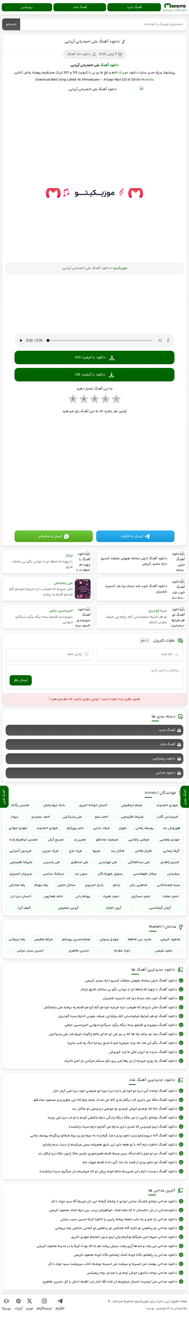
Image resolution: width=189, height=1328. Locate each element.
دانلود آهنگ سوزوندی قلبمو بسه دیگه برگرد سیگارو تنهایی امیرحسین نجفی (120, 1025)
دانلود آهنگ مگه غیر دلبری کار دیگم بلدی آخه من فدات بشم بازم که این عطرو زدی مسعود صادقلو (105, 1100)
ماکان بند (118, 851)
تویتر (29, 1308)
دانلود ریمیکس (164, 758)
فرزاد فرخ (75, 851)
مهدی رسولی (109, 939)
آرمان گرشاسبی (160, 908)
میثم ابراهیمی (131, 805)
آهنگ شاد (80, 7)
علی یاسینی (51, 862)
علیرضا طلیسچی (132, 817)
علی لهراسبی (108, 862)
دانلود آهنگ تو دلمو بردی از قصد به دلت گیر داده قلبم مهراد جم (130, 1162)
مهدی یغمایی (169, 839)
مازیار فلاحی (143, 851)
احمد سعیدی (40, 817)
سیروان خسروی (20, 874)
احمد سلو (101, 817)
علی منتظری (79, 862)
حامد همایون (53, 896)
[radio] (116, 399)
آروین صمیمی (68, 908)
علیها (96, 851)
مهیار (122, 828)
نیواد (14, 817)
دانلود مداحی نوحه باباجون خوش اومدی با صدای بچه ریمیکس (132, 1273)
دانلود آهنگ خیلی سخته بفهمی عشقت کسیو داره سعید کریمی (131, 980)
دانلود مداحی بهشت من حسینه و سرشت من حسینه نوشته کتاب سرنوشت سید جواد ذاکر (112, 1264)
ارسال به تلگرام (132, 536)
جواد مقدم (122, 950)
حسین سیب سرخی (30, 950)
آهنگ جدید (134, 7)
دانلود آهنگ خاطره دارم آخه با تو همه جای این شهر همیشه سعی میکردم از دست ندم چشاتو (110, 1144)
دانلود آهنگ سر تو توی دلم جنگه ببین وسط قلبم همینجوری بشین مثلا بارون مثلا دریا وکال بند (107, 1153)
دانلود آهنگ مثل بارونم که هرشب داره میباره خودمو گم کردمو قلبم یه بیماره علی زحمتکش (110, 1007)
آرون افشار (113, 908)
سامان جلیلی (66, 885)
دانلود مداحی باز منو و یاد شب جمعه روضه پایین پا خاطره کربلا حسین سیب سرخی (118, 1219)
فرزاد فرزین (50, 851)
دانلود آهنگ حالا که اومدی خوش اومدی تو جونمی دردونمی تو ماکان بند (124, 1109)
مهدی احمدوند (167, 805)
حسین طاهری (79, 950)
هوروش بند (171, 828)
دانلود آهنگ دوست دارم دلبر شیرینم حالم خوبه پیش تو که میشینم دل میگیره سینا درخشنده (108, 1171)
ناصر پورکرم (75, 828)
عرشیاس (173, 874)
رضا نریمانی (17, 939)
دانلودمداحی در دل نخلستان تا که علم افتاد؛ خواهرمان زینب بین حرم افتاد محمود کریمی (113, 1210)
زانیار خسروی (94, 885)
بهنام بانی (83, 896)
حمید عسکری (140, 896)
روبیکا (6, 1308)
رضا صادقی (17, 885)
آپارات (19, 1308)
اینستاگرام (44, 1308)
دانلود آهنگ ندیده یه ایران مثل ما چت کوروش (143, 1052)
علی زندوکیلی (72, 817)
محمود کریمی (170, 939)
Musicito (147, 80)
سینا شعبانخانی (168, 885)
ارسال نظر (21, 680)
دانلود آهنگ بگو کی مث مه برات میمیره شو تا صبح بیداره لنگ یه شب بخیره (122, 1043)
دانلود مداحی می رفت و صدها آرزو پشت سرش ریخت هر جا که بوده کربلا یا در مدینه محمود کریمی (107, 1246)
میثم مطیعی (43, 939)
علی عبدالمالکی (139, 862)
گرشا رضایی (171, 851)
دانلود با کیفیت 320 (90, 357)
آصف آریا (24, 908)
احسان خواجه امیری (93, 805)
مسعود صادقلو (107, 839)
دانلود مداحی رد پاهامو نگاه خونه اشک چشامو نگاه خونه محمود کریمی (125, 1255)
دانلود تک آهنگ (79, 54)
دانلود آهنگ (109, 65)
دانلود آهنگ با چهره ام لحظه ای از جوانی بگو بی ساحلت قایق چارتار (128, 989)
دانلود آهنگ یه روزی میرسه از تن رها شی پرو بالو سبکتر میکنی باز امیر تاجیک (120, 1061)
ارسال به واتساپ (50, 536)
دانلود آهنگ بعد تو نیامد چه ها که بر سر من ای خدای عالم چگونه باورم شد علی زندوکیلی (113, 1034)
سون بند (81, 874)
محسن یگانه (20, 805)
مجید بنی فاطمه (139, 939)
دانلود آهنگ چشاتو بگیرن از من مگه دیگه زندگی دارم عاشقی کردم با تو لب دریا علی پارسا (112, 1117)
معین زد (80, 839)
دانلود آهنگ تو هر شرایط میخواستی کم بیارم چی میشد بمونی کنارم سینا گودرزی (117, 1016)
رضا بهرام (41, 885)
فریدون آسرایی (20, 851)
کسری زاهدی (169, 862)
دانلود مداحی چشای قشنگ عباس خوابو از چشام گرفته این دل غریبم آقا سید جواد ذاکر (114, 1201)
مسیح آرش (56, 839)
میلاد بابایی (101, 828)
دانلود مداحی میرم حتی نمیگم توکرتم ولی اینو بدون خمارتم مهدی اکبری (124, 1237)
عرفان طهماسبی (145, 874)
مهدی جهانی (18, 828)
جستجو (11, 24)
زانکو (116, 885)
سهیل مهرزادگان (110, 874)
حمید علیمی (163, 950)
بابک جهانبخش (54, 805)
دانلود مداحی (165, 773)
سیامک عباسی (53, 874)
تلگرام (60, 1308)
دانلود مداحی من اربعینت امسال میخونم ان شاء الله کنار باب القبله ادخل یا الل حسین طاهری (110, 1282)
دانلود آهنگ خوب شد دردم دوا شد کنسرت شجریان (140, 998)
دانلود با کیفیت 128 (90, 374)
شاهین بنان (138, 885)
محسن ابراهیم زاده (23, 839)
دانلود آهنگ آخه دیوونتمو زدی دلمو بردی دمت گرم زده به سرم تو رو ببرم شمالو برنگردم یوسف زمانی (103, 1135)
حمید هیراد (111, 896)
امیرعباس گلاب (167, 817)
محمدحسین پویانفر (76, 939)
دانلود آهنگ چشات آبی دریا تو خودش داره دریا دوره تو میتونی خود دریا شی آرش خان (115, 1091)
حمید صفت (171, 896)
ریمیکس (27, 7)
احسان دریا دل (20, 896)
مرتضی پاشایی (138, 839)
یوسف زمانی (144, 828)
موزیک (123, 72)
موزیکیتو (175, 7)
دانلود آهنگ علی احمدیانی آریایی (92, 42)
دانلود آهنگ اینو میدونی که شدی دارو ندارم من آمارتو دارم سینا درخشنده (123, 1127)
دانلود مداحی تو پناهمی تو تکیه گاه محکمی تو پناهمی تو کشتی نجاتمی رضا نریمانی (116, 1228)
